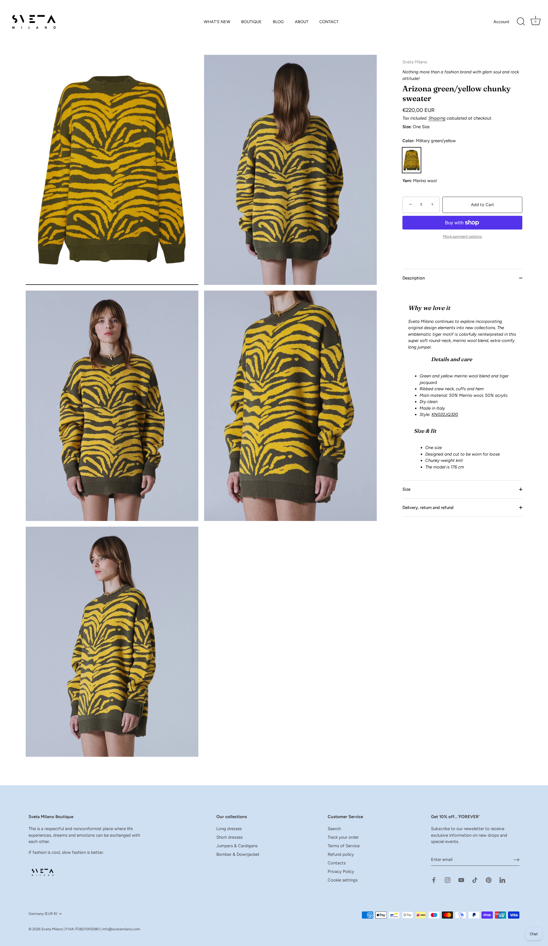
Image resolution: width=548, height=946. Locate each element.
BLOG (278, 21)
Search (334, 828)
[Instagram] (447, 879)
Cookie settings (343, 880)
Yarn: (407, 180)
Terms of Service (344, 845)
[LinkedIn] (502, 879)
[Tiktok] (475, 879)
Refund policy (341, 854)
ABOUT (302, 21)
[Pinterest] (488, 879)
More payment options (462, 236)
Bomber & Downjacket (237, 854)
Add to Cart (482, 204)
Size (406, 489)
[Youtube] (461, 879)
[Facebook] (434, 879)
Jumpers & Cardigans (236, 845)
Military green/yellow (411, 160)
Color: (429, 140)
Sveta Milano (52, 929)
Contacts (337, 863)
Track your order (343, 837)
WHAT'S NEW (217, 21)
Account (501, 21)
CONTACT (329, 21)
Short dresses (229, 837)
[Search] (521, 21)
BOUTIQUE (251, 21)
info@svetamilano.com (121, 929)
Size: (407, 126)
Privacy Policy (341, 871)
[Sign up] (516, 859)
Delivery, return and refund (428, 507)
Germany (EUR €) (43, 913)
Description (413, 278)
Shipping (437, 118)
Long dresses (229, 828)
